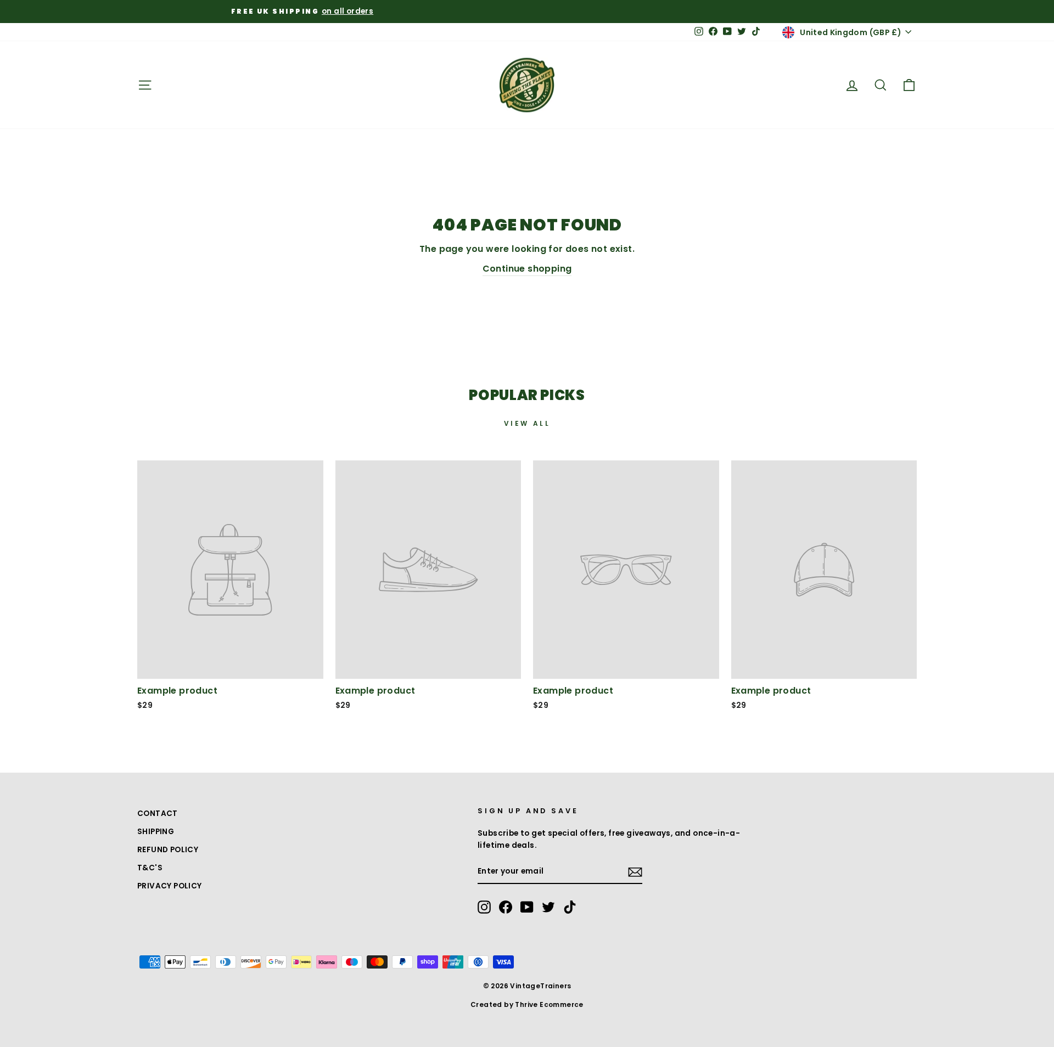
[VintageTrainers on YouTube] (527, 907)
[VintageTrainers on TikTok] (569, 907)
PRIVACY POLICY (169, 886)
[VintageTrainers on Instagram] (484, 907)
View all (527, 423)
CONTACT (157, 813)
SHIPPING (155, 831)
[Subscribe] (635, 872)
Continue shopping (527, 268)
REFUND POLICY (167, 850)
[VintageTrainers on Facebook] (505, 907)
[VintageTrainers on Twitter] (548, 907)
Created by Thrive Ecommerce (527, 1004)
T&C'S (149, 868)
